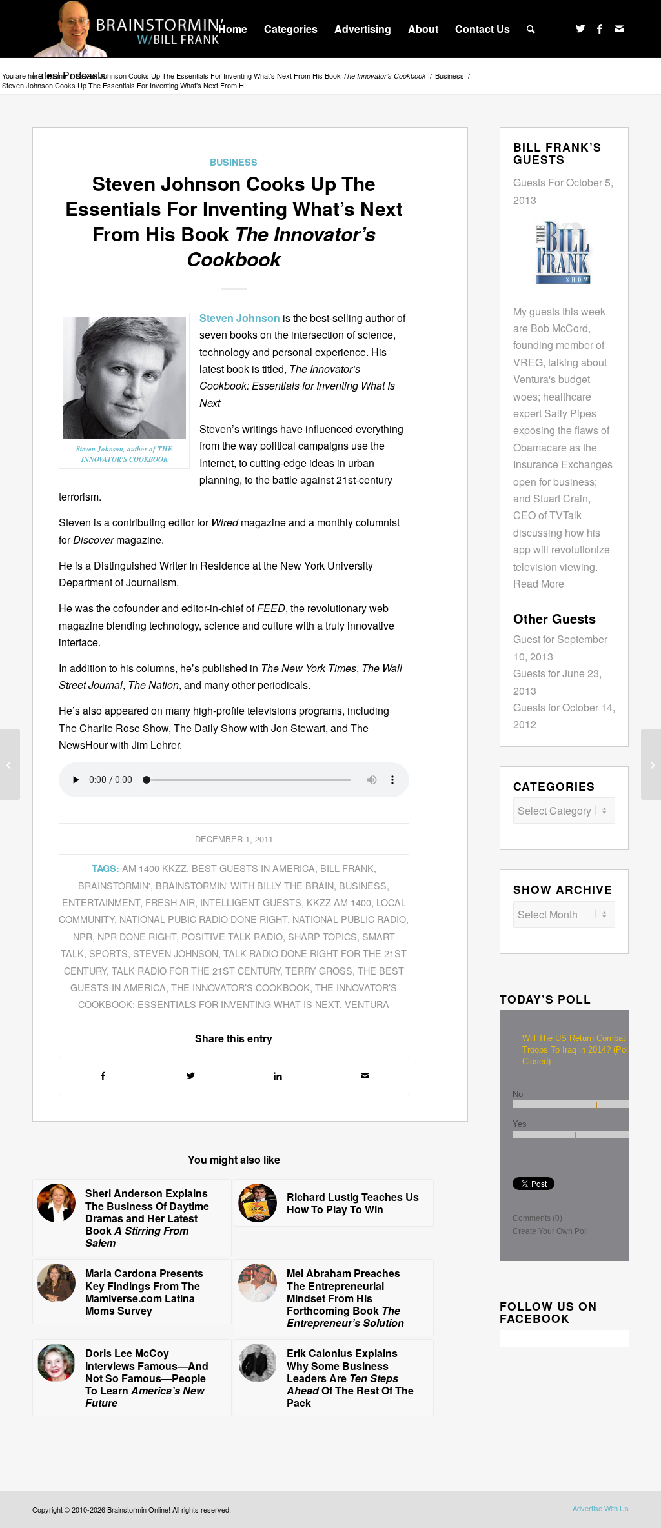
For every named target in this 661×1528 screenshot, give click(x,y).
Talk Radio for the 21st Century (196, 970)
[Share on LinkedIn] (277, 1075)
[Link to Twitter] (580, 28)
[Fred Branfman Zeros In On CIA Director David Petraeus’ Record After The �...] (10, 764)
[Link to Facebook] (599, 28)
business (363, 885)
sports (108, 953)
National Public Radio (349, 919)
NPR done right (136, 936)
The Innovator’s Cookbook (240, 987)
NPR (82, 936)
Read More (538, 583)
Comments (537, 1218)
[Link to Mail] (619, 28)
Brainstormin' (114, 885)
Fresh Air (170, 902)
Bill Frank (347, 868)
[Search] (531, 29)
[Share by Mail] (364, 1075)
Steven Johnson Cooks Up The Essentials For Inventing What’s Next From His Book (251, 76)
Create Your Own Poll (550, 1231)
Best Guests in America (253, 868)
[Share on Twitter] (190, 1075)
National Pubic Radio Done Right (203, 919)
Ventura (367, 1004)
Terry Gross (318, 970)
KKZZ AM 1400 (339, 902)
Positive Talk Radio (232, 936)
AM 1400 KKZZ (154, 868)
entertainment (101, 902)
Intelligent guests (250, 902)
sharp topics (322, 936)
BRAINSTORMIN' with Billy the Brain (245, 885)
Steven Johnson (175, 953)
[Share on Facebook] (103, 1075)
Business (234, 161)
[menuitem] (233, 29)
